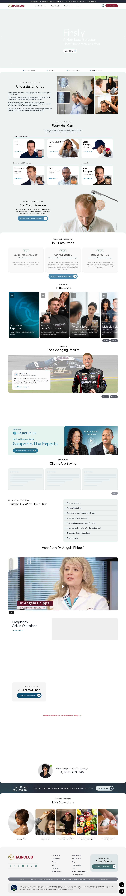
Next (113, 341)
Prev (107, 341)
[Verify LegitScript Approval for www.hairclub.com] (14, 887)
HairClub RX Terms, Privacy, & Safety (48, 879)
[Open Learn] (81, 6)
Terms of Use (32, 879)
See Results (55, 862)
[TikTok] (31, 866)
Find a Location (56, 871)
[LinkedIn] (36, 866)
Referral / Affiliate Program (80, 871)
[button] (1, 37)
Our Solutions (56, 855)
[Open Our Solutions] (45, 6)
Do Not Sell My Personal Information (73, 879)
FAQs (73, 868)
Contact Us (55, 868)
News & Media (76, 865)
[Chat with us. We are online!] (121, 891)
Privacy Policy (21, 879)
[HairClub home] (23, 857)
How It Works (56, 859)
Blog (73, 862)
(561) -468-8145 (74, 772)
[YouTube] (23, 866)
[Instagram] (18, 866)
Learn (53, 865)
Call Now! (91, 1)
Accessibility (92, 879)
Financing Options (77, 875)
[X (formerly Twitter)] (14, 866)
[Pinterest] (27, 866)
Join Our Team (76, 859)
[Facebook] (10, 866)
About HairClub (76, 855)
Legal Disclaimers (103, 879)
